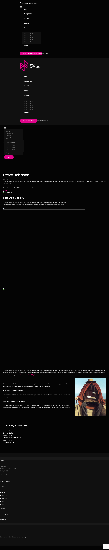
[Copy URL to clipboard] (7, 190)
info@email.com (5, 475)
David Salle (8, 433)
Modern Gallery (7, 430)
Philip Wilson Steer (12, 438)
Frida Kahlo (8, 442)
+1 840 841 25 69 (5, 481)
